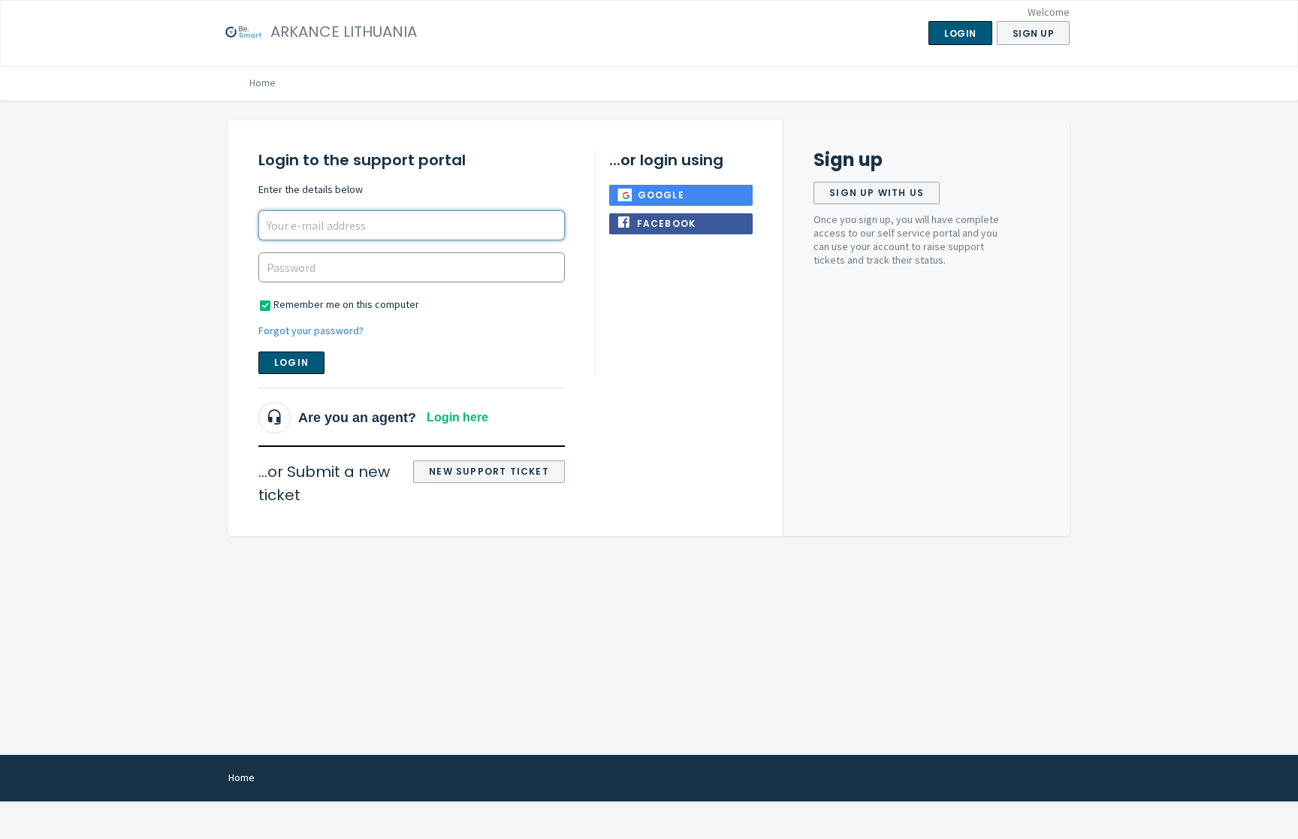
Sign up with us (876, 192)
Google (661, 195)
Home (262, 82)
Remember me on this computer (346, 304)
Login (291, 362)
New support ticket (489, 471)
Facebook (666, 223)
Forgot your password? (311, 330)
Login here (457, 417)
